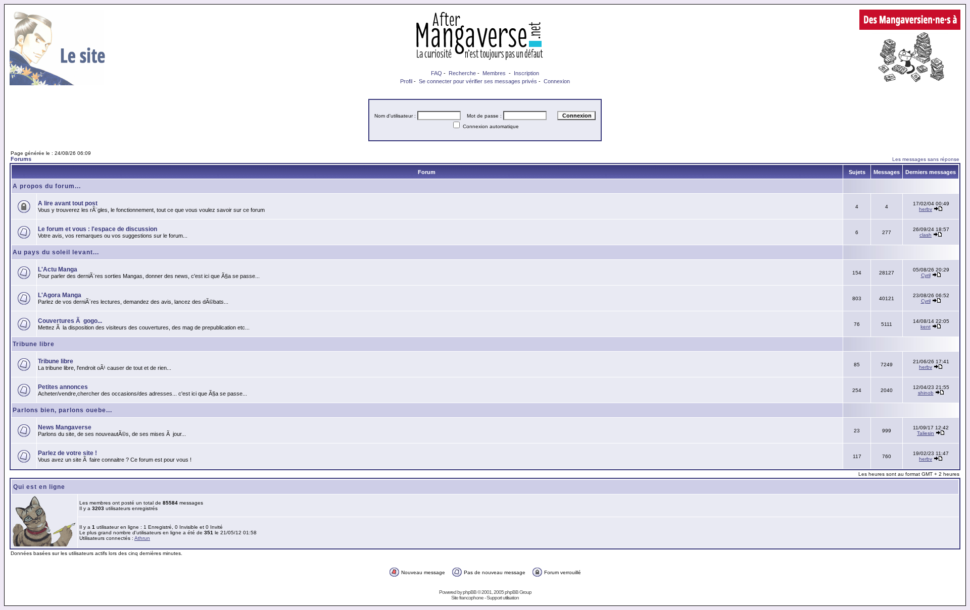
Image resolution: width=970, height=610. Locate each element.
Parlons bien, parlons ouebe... (62, 410)
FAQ (436, 73)
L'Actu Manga (57, 269)
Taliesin (925, 433)
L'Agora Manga (59, 295)
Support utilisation (503, 597)
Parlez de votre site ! (67, 453)
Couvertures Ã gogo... (70, 320)
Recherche (462, 73)
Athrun (142, 538)
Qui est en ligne (39, 486)
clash (925, 235)
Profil (406, 81)
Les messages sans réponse (925, 159)
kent (925, 326)
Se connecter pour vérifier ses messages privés (478, 81)
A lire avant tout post (68, 203)
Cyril (926, 275)
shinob (926, 393)
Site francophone (467, 597)
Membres (494, 73)
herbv (925, 209)
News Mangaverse (64, 427)
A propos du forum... (47, 186)
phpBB (469, 592)
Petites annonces (63, 387)
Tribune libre (34, 344)
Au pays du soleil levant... (56, 252)
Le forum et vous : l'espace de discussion (97, 229)
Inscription (526, 73)
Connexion (557, 81)
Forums (21, 159)
